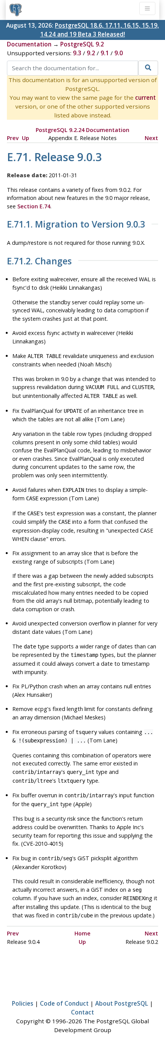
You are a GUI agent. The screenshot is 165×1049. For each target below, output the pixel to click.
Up (25, 138)
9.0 (118, 53)
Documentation (29, 44)
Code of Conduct (64, 1003)
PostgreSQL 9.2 (82, 44)
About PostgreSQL (121, 1003)
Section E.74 (33, 206)
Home (82, 933)
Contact (82, 1012)
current (145, 97)
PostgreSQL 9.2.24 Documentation (82, 130)
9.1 (105, 53)
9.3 (77, 53)
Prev (13, 138)
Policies (22, 1003)
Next (151, 138)
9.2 (91, 53)
